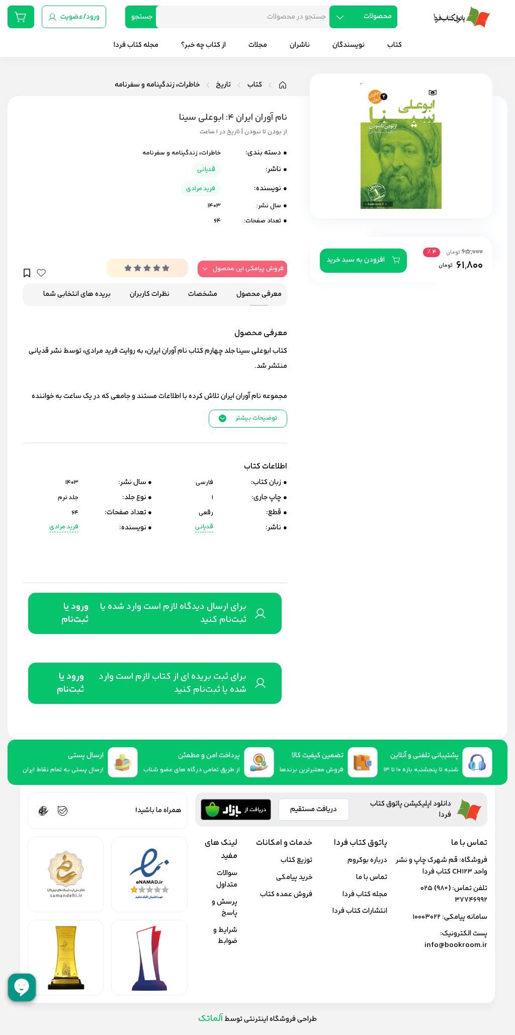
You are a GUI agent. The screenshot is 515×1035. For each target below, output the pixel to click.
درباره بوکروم (367, 860)
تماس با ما (371, 877)
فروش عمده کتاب (286, 894)
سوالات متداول (226, 879)
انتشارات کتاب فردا (359, 911)
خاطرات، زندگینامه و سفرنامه (157, 85)
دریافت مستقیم (313, 809)
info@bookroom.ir (455, 945)
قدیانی (206, 170)
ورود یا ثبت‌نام (75, 613)
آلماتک (210, 1018)
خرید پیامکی (294, 877)
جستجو (141, 17)
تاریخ (223, 85)
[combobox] (246, 17)
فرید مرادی (200, 189)
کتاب (254, 85)
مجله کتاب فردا (364, 894)
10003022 (426, 917)
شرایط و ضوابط (225, 935)
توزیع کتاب (296, 860)
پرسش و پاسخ (224, 907)
